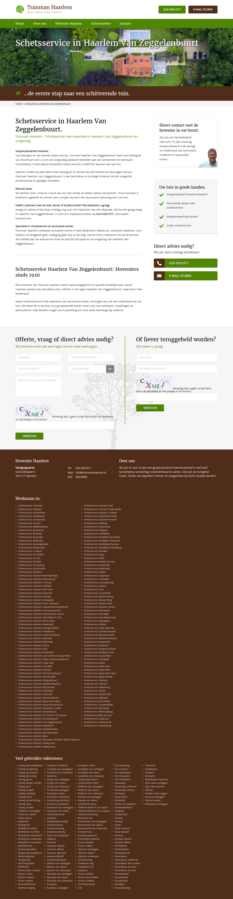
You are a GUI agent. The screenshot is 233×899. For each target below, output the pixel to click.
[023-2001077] (172, 10)
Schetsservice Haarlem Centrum (35, 583)
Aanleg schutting (26, 794)
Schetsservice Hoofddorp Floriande (102, 541)
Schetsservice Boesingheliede (33, 544)
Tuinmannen (120, 846)
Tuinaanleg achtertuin (125, 787)
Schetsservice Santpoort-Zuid (99, 653)
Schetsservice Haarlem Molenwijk (35, 642)
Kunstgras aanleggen (57, 888)
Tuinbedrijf (119, 801)
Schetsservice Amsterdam (31, 520)
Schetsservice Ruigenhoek (97, 642)
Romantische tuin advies (90, 825)
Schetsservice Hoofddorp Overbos (101, 544)
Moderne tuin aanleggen (90, 787)
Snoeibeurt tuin (86, 867)
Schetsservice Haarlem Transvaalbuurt (38, 719)
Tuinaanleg (119, 783)
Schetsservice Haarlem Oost (32, 649)
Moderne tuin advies (88, 790)
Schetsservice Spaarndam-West (100, 674)
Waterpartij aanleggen (156, 804)
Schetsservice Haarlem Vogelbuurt (36, 726)
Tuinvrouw (150, 766)
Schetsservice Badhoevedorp (33, 527)
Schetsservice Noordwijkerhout (100, 618)
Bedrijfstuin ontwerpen (30, 839)
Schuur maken (85, 846)
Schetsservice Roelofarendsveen (100, 639)
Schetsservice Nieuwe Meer (98, 604)
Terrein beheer (85, 874)
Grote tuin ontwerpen (58, 836)
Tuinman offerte (122, 843)
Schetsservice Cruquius (30, 551)
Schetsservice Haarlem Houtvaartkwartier (39, 611)
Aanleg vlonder (26, 808)
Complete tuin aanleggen (60, 769)
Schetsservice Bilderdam (31, 541)
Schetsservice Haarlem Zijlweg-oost (36, 743)
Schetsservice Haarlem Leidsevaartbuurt (39, 635)
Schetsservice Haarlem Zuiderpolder (102, 510)
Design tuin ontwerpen (58, 787)
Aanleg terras (25, 797)
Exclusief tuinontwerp (58, 804)
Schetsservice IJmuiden (95, 551)
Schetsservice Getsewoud (31, 565)
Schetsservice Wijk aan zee (98, 716)
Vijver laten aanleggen (156, 783)
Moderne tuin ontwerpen (90, 794)
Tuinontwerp (120, 857)
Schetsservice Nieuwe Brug (98, 600)
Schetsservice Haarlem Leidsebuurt (36, 632)
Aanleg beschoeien (28, 773)
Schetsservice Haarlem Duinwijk (34, 597)
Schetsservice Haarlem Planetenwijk (36, 677)
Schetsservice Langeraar (96, 576)
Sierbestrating (85, 860)
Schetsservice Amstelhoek (31, 513)
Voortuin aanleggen (155, 797)
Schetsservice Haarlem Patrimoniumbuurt (39, 674)
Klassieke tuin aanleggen (59, 874)
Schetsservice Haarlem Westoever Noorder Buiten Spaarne (48, 740)
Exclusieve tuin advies (58, 811)
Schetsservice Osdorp (95, 625)
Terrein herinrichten (88, 878)
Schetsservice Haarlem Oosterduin (36, 653)
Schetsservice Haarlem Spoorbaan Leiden (39, 708)
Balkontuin (23, 822)
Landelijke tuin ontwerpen (91, 776)
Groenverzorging (55, 829)
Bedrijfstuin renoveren (29, 843)
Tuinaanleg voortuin (124, 790)
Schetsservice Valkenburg (97, 688)
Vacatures (150, 776)
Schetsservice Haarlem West (33, 736)
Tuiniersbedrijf (121, 832)
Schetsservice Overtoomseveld (99, 632)
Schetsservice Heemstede (97, 527)
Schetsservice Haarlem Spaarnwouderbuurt (40, 705)
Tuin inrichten (121, 769)
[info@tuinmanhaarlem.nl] (203, 10)
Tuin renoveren (122, 776)
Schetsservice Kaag (94, 555)
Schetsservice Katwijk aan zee (99, 562)
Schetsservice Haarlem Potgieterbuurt (37, 681)
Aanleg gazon (25, 780)
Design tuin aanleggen (58, 780)
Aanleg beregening (28, 769)
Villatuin (149, 790)
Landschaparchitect (88, 780)
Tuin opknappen (122, 773)
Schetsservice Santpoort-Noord (100, 649)
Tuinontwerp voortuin (125, 871)
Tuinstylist (119, 884)
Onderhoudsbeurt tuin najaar (93, 808)
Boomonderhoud (26, 884)
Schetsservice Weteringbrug (98, 712)
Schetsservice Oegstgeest (97, 621)
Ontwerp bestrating (88, 815)
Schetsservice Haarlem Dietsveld (35, 593)
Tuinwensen (151, 769)
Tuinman (118, 836)
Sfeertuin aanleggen (88, 850)
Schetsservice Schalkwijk (96, 660)
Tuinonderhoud (122, 853)
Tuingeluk (119, 811)
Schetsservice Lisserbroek (97, 593)
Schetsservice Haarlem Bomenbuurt (36, 579)
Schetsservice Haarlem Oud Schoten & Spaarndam (44, 656)
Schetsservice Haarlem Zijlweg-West (37, 747)
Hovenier (51, 843)
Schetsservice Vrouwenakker (98, 705)
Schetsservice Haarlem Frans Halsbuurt (38, 604)
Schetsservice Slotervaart (97, 667)
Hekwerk (51, 839)
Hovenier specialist (56, 853)
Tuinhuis (118, 818)
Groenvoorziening (56, 832)
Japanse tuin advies (57, 867)
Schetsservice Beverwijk (30, 537)
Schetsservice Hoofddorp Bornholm (102, 537)
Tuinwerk (149, 773)
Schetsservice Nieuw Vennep (98, 597)
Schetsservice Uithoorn (96, 684)
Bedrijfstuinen (25, 846)
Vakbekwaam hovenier (156, 780)
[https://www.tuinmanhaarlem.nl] (44, 9)
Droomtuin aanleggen (58, 790)
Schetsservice (85, 832)
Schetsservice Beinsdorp (30, 530)
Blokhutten (23, 867)
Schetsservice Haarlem (30, 572)
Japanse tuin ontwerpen (59, 871)
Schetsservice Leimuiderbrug (99, 583)
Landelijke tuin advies (89, 773)
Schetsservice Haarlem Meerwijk (35, 639)
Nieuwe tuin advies (87, 801)
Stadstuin (82, 871)
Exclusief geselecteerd (58, 801)
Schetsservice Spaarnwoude (98, 677)
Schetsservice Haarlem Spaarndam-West (39, 702)
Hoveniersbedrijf (55, 857)
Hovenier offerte (55, 850)
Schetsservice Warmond (96, 708)
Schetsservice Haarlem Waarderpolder (38, 733)
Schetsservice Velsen (94, 691)
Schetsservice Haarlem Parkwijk (34, 670)
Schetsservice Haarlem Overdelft (35, 667)
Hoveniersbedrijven (57, 860)
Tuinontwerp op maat (125, 867)
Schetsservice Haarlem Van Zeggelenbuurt (40, 722)
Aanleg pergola (26, 790)
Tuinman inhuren (123, 839)
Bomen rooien (25, 874)
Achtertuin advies (27, 815)
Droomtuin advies (56, 794)
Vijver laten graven (154, 787)
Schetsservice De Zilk (29, 558)
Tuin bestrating (122, 766)
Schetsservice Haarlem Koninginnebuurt (38, 628)
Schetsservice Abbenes (30, 510)
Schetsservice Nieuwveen (97, 611)
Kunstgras (52, 884)
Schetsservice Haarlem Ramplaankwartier (39, 684)
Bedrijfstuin (24, 825)
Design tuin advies (56, 783)
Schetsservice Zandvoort (96, 719)
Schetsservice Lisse (94, 590)
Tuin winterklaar (122, 780)
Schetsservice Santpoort (96, 646)
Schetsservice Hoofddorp (97, 534)
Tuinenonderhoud (123, 808)
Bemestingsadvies (27, 850)
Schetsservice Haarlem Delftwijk (34, 586)
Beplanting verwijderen (30, 853)
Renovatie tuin (85, 818)
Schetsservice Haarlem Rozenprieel (36, 688)
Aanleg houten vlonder (30, 783)
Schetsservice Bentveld (30, 534)
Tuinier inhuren (122, 829)
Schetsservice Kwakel (95, 572)
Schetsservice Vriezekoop (97, 702)
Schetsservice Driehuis (30, 562)
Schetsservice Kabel (94, 558)
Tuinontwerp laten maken (127, 864)
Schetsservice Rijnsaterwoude (99, 635)
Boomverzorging (26, 888)
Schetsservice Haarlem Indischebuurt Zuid (40, 618)
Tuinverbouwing (122, 888)
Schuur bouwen (86, 843)
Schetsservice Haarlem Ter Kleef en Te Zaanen (42, 716)
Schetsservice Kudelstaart (97, 569)
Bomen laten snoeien (29, 871)
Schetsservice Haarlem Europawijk (36, 600)
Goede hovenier (55, 825)
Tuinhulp (118, 822)
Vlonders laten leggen (156, 794)
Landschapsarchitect (88, 783)
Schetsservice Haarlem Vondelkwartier (38, 729)
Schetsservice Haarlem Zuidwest (100, 513)
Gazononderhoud (55, 815)
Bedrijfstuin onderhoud (30, 836)
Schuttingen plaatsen (88, 839)
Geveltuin (51, 818)
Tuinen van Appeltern (125, 804)
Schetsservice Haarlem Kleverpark (36, 625)
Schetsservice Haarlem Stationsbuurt (37, 712)
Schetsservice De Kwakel (31, 555)
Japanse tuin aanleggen (59, 864)
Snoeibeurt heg (86, 864)
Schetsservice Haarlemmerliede (100, 516)
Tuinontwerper (121, 874)
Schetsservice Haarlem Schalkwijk (35, 691)
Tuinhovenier (120, 815)
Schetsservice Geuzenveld (31, 569)
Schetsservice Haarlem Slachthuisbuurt (38, 698)
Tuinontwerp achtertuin (126, 860)
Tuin (80, 888)
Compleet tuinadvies (57, 766)
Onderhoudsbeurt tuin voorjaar (94, 811)
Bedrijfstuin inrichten (29, 832)
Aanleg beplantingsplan (30, 766)
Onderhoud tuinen (87, 804)
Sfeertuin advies (86, 853)
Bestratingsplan (26, 864)
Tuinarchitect (120, 797)
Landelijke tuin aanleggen (91, 769)
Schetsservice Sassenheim (97, 656)
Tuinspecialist (121, 881)
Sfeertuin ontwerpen (88, 857)
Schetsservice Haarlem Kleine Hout (36, 621)
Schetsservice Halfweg (95, 524)
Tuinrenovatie (121, 878)
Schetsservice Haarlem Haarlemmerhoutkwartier (43, 607)
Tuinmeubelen (121, 850)
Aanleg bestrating (27, 776)
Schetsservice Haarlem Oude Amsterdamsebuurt (43, 660)
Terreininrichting (86, 884)
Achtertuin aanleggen (29, 811)
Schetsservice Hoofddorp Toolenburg (103, 548)
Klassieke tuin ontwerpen (59, 881)
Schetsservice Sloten (94, 663)
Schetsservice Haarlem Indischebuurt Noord (41, 614)
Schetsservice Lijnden (95, 586)
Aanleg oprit (24, 787)
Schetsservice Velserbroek (97, 694)
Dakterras (52, 776)
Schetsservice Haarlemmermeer (100, 520)
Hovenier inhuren (56, 846)
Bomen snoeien (26, 878)
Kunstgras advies (86, 766)
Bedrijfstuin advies (27, 829)
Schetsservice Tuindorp (96, 681)
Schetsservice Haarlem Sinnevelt (35, 694)
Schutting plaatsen (87, 836)
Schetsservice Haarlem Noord (33, 646)
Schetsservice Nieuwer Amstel (99, 607)
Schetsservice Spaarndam (97, 670)
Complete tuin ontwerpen (60, 773)
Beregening (24, 860)
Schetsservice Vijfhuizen (96, 698)
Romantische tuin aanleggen (92, 822)
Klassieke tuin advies (57, 878)
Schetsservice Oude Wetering (99, 628)
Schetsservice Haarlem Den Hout (35, 590)
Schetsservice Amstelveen (31, 516)
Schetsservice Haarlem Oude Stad (35, 663)
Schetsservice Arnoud (29, 524)
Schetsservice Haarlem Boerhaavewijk (38, 576)
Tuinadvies (119, 794)
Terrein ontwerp (86, 881)
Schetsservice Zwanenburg (97, 726)
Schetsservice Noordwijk (96, 614)
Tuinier (117, 825)
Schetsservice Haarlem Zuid (98, 506)
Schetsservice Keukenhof (96, 565)
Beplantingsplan (26, 857)
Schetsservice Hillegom (96, 530)
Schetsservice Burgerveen (31, 548)
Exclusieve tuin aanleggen (60, 808)
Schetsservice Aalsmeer (30, 506)
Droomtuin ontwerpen (58, 797)
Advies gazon (25, 818)
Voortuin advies (153, 801)
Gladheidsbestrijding (57, 822)
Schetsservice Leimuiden (96, 579)
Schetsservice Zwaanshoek (97, 722)
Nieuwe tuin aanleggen (90, 797)
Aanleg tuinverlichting (29, 801)
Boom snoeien (25, 881)
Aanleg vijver (24, 804)
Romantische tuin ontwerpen (92, 829)
